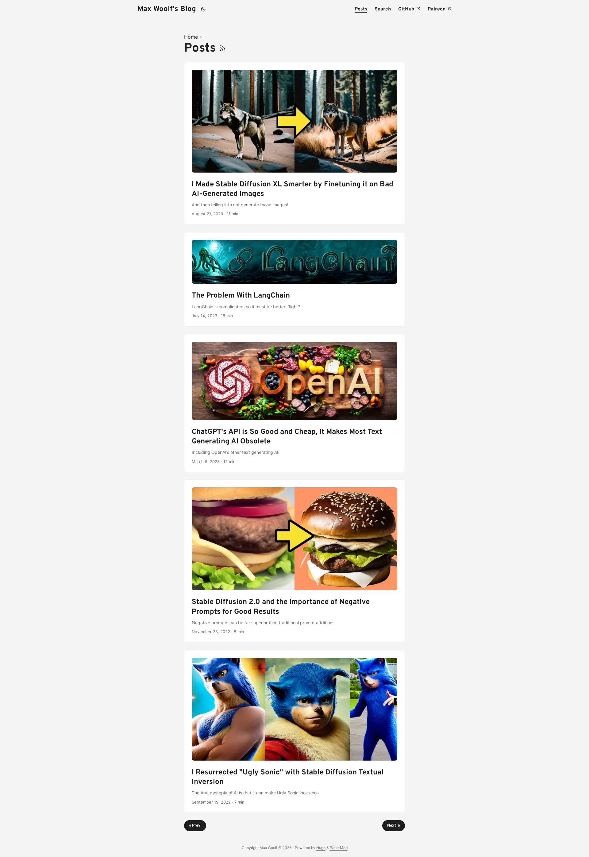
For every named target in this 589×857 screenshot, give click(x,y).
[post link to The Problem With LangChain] (294, 279)
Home (191, 37)
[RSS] (222, 48)
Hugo (320, 847)
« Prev (195, 825)
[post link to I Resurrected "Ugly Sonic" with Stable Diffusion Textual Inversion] (294, 731)
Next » (393, 825)
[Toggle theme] (203, 9)
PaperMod (339, 847)
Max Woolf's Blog (166, 9)
